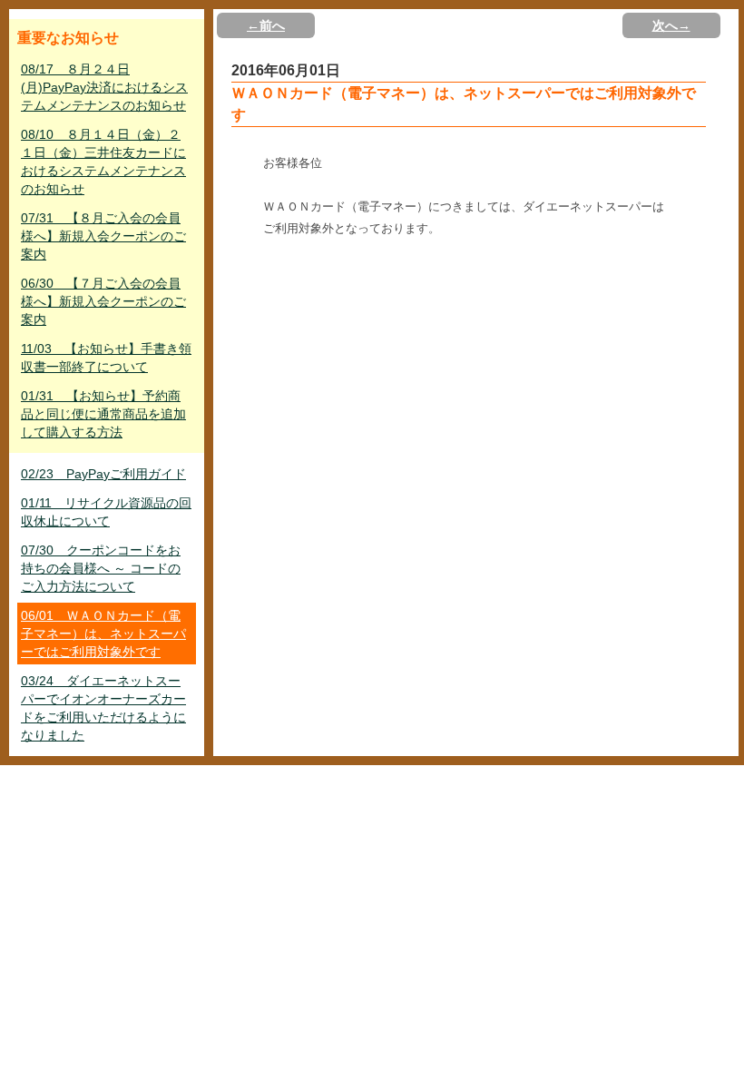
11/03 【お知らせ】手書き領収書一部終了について (106, 357)
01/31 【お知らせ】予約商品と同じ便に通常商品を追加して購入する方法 (103, 413)
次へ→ (671, 25)
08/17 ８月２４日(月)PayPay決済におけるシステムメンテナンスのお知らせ (104, 87)
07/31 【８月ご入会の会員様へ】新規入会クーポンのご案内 (103, 236)
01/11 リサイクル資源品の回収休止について (106, 512)
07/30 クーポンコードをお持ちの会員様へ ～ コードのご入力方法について (101, 568)
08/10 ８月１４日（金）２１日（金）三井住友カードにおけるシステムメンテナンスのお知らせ (103, 161)
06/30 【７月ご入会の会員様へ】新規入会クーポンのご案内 (103, 301)
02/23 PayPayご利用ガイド (103, 474)
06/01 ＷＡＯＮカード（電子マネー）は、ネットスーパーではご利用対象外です (103, 633)
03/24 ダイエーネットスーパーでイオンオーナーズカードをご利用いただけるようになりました (103, 707)
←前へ (266, 25)
